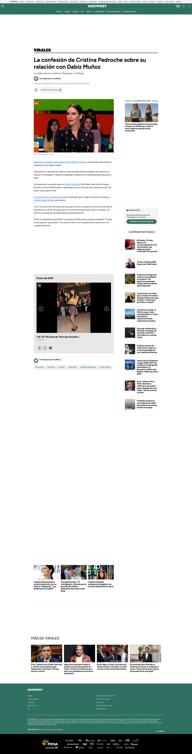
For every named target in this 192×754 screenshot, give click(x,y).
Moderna (80, 747)
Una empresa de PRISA (51, 742)
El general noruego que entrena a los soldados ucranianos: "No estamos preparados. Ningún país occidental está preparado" (147, 280)
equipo (30, 696)
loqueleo (120, 747)
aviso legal (100, 702)
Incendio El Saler (51, 2)
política (59, 11)
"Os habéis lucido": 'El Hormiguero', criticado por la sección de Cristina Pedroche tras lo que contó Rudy (73, 586)
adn (127, 740)
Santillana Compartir (103, 740)
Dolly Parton (93, 2)
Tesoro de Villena (135, 2)
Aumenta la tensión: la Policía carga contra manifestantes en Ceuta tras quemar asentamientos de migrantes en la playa (147, 315)
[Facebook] (40, 348)
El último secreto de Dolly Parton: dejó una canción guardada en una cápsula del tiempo (147, 348)
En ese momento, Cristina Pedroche (50, 197)
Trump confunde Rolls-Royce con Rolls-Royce (147, 263)
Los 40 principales (81, 740)
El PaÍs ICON (100, 747)
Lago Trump (74, 2)
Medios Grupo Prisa (51, 747)
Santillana (91, 740)
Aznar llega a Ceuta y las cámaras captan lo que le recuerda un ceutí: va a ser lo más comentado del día (112, 666)
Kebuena (133, 744)
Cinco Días (101, 744)
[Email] (50, 348)
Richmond (69, 747)
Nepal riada (40, 2)
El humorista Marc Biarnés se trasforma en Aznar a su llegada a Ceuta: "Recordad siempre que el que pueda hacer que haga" (144, 667)
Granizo (145, 2)
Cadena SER (113, 740)
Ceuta (22, 2)
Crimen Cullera (169, 2)
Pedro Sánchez (63, 2)
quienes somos (33, 699)
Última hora (178, 6)
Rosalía (160, 2)
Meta (125, 2)
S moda (110, 747)
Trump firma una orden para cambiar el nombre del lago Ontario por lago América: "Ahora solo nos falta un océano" (147, 297)
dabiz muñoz (104, 367)
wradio (92, 744)
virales (76, 11)
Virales (42, 50)
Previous (41, 309)
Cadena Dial (109, 744)
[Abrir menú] (2, 6)
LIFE (82, 11)
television (39, 367)
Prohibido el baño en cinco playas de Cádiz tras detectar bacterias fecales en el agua (147, 404)
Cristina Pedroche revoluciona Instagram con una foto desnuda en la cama (100, 584)
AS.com (120, 740)
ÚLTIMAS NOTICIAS (129, 11)
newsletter (32, 705)
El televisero (99, 11)
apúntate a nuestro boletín (142, 221)
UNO (86, 744)
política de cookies (103, 699)
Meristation (130, 747)
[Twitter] (45, 348)
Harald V (152, 2)
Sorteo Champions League (107, 2)
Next (106, 309)
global (67, 11)
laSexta (61, 367)
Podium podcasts (91, 747)
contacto (31, 702)
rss (29, 709)
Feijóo (120, 2)
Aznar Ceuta (30, 2)
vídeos (88, 11)
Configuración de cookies (105, 696)
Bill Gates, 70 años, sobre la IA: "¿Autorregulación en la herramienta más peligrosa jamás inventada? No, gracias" (147, 246)
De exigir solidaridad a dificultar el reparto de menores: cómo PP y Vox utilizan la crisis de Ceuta (146, 333)
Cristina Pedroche (72, 184)
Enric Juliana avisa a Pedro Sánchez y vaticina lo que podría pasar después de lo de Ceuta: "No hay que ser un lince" (147, 387)
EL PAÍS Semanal (117, 744)
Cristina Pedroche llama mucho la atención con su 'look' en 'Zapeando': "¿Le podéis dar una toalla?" (45, 585)
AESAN (178, 2)
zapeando (72, 367)
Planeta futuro (125, 744)
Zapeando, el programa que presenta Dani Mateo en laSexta (60, 162)
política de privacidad (104, 705)
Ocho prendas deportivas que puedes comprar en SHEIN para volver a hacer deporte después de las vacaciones (141, 127)
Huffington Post (73, 744)
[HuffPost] (35, 689)
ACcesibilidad (101, 709)
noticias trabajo (114, 11)
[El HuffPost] (97, 6)
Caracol (135, 740)
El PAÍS (70, 740)
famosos (51, 367)
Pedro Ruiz (83, 2)
